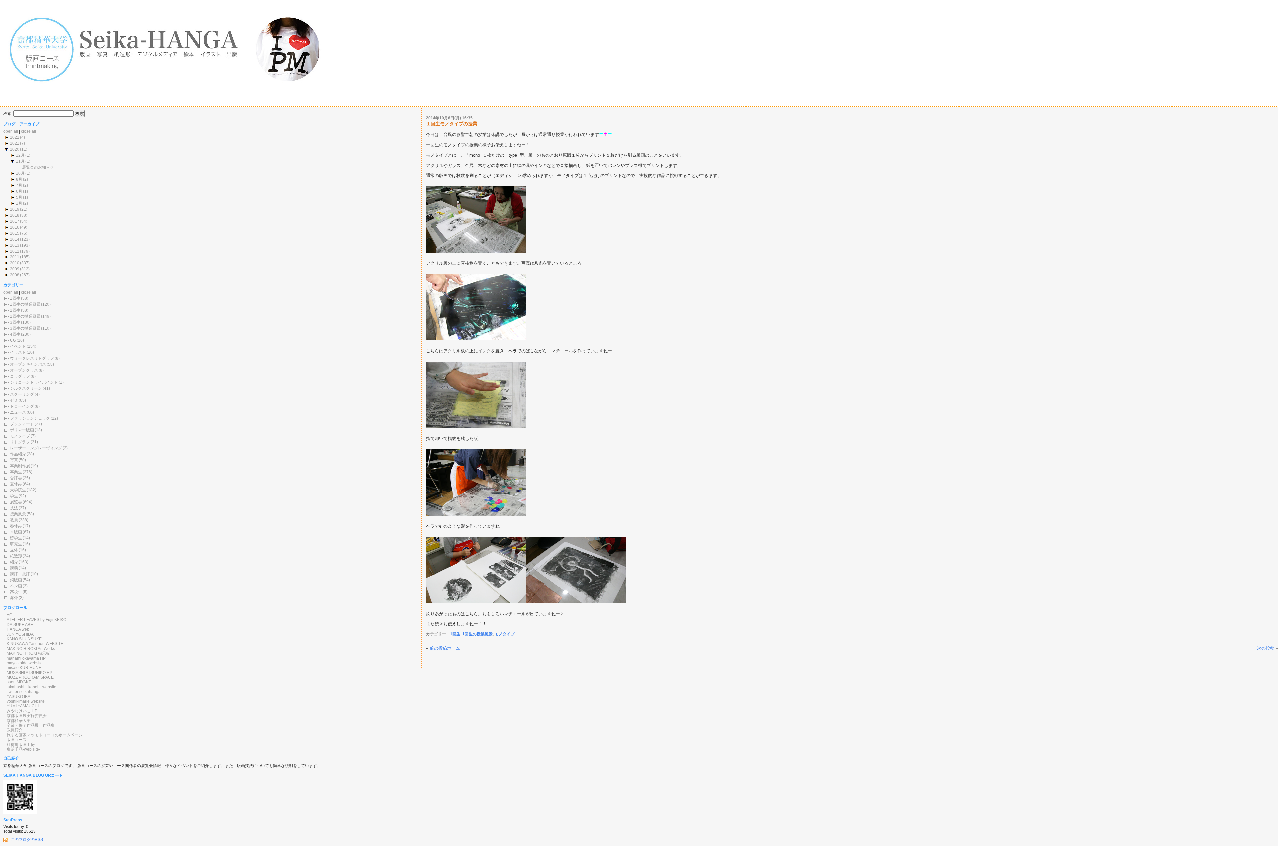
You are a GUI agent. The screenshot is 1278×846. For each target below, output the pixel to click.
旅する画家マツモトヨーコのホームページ (45, 735)
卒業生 (16, 472)
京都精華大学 (19, 720)
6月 (19, 191)
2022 (14, 137)
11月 (20, 161)
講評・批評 (20, 574)
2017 (14, 221)
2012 (14, 251)
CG (13, 340)
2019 (14, 209)
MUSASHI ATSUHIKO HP (29, 672)
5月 (19, 197)
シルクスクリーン (26, 388)
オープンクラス (24, 370)
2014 (14, 239)
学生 (14, 496)
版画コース (17, 739)
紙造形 (16, 556)
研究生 (16, 544)
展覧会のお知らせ (38, 167)
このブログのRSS (27, 839)
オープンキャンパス (28, 364)
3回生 (15, 322)
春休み (16, 526)
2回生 (15, 310)
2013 (14, 245)
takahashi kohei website (31, 687)
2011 (14, 257)
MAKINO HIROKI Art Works (31, 648)
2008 (14, 275)
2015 (14, 233)
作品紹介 (18, 454)
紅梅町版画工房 (21, 744)
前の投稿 (438, 648)
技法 (14, 508)
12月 (20, 155)
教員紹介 (15, 730)
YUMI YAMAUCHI (23, 706)
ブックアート (22, 424)
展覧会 (16, 502)
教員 (14, 520)
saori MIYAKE (19, 682)
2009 (14, 269)
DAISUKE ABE (20, 624)
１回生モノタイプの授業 (451, 123)
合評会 (16, 478)
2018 (14, 215)
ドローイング (22, 406)
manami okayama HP (26, 658)
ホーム (453, 648)
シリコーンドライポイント (34, 382)
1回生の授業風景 (25, 304)
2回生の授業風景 (25, 316)
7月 (19, 185)
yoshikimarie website (26, 701)
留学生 (16, 538)
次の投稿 (1265, 648)
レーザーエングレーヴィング (36, 448)
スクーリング (22, 394)
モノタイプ (20, 436)
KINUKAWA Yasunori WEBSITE (35, 643)
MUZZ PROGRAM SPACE (30, 677)
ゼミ (14, 400)
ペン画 (16, 586)
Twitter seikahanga (24, 691)
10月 (20, 173)
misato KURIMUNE (24, 667)
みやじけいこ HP (22, 711)
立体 (14, 550)
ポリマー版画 (22, 430)
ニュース (18, 412)
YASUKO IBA (18, 696)
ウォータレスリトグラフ (32, 358)
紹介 (14, 562)
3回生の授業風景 (25, 328)
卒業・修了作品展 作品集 (31, 725)
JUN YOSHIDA (20, 634)
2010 (14, 263)
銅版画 (16, 580)
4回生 (15, 334)
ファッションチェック (30, 418)
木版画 (16, 532)
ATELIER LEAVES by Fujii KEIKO (36, 619)
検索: (7, 113)
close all (28, 131)
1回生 (15, 298)
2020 (14, 149)
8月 (19, 179)
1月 (19, 203)
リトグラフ (20, 442)
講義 (14, 568)
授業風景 (18, 514)
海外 (14, 597)
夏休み (16, 484)
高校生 (16, 592)
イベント (18, 346)
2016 (14, 227)
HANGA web (18, 629)
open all (10, 131)
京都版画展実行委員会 (27, 715)
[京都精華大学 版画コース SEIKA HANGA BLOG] (163, 104)
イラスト (18, 352)
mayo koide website (25, 663)
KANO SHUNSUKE (24, 639)
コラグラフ (20, 376)
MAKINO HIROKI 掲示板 (28, 653)
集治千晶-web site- (23, 749)
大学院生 (18, 490)
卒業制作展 (20, 466)
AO (9, 615)
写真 (14, 460)
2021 (14, 143)
